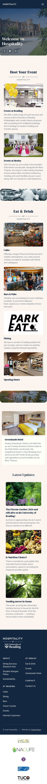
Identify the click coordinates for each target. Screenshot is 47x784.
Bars (5, 701)
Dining (6, 696)
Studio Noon (36, 730)
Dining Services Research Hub (10, 665)
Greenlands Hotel (33, 673)
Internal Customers (11, 715)
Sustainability (9, 679)
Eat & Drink (30, 664)
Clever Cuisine (9, 706)
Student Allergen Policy (10, 672)
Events (6, 711)
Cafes (5, 692)
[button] (4, 51)
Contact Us (30, 686)
